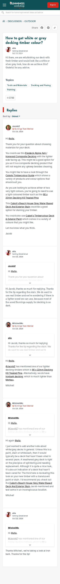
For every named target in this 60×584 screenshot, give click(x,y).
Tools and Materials (17, 85)
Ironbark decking (14, 376)
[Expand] (30, 283)
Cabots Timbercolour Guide (20, 175)
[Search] (3, 12)
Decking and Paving (41, 85)
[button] (8, 49)
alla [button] (14, 48)
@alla (11, 138)
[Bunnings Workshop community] (17, 5)
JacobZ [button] (16, 126)
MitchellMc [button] (17, 323)
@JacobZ (10, 366)
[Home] (4, 21)
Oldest (15, 116)
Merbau (10, 379)
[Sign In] (52, 5)
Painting (11, 90)
